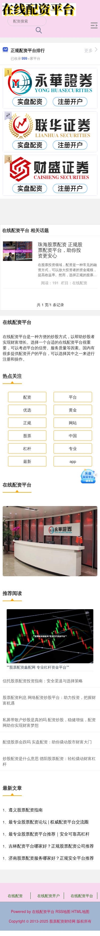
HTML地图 (80, 911)
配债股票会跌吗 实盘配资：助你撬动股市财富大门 (47, 741)
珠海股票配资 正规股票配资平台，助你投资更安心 (60, 250)
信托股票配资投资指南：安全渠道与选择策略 (43, 680)
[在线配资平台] (39, 9)
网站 (73, 422)
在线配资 (15, 895)
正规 (27, 422)
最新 (27, 461)
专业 (73, 448)
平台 (73, 397)
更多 (88, 50)
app (73, 461)
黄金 (73, 410)
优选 (27, 410)
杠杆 (27, 448)
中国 (73, 435)
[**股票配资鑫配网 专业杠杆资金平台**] (50, 635)
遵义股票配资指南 (26, 810)
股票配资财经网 (62, 921)
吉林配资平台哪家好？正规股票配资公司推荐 (51, 846)
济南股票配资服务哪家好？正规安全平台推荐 (51, 858)
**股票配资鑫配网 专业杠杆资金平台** (38, 667)
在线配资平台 (82, 895)
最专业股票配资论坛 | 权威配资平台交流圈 (49, 822)
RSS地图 (62, 911)
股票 (27, 435)
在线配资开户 (48, 895)
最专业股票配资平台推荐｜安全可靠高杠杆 (49, 834)
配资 (27, 397)
